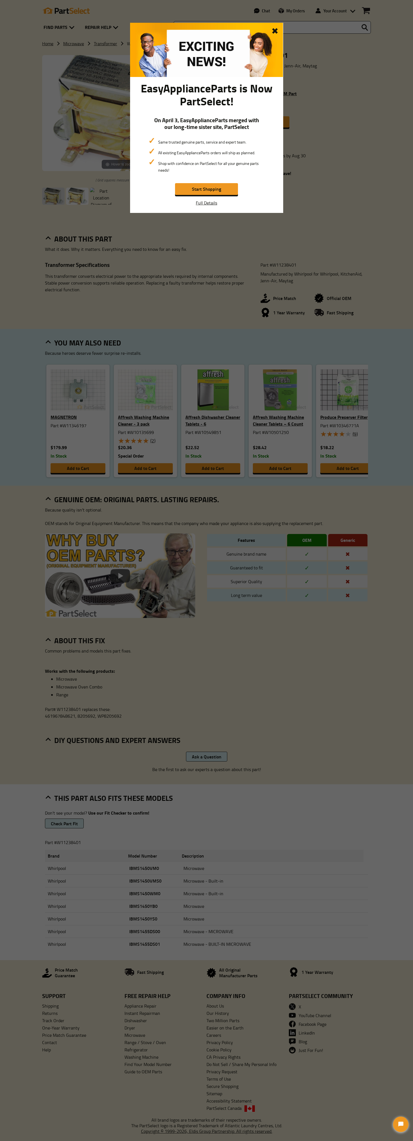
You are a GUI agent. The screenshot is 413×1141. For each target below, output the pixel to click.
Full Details (206, 203)
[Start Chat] (401, 1124)
